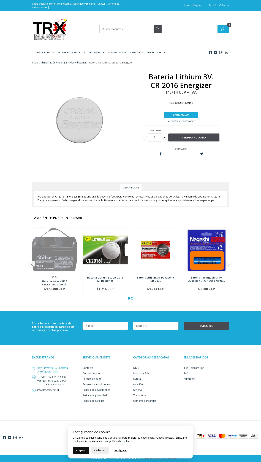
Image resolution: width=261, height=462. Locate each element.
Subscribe (206, 325)
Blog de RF (154, 52)
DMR (136, 367)
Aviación (138, 384)
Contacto (88, 367)
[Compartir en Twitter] (201, 154)
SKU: (171, 102)
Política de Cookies (93, 400)
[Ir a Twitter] (215, 52)
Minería (137, 389)
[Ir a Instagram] (220, 52)
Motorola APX (141, 373)
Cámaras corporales (144, 400)
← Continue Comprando (181, 121)
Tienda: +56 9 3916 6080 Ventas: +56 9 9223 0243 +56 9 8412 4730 (51, 380)
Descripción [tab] (130, 187)
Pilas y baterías (77, 62)
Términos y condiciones (96, 384)
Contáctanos (181, 115)
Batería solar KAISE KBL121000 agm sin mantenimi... (54, 284)
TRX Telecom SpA (194, 367)
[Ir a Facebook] (210, 52)
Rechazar (99, 450)
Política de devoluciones (96, 389)
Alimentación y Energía (124, 52)
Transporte (139, 395)
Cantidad (155, 130)
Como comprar (91, 373)
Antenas (94, 52)
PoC (186, 373)
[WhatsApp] (227, 52)
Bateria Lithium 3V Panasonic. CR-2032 (156, 279)
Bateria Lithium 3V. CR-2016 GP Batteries (105, 279)
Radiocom (43, 52)
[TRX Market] (49, 29)
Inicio (35, 62)
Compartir (181, 149)
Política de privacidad (95, 395)
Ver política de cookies (118, 441)
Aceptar (81, 450)
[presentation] (32, 263)
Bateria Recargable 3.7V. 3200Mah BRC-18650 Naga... (206, 279)
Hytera (137, 378)
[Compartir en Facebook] (160, 154)
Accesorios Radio (69, 52)
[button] (219, 5)
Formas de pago (92, 378)
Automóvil (189, 378)
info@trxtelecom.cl (48, 390)
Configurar (120, 450)
